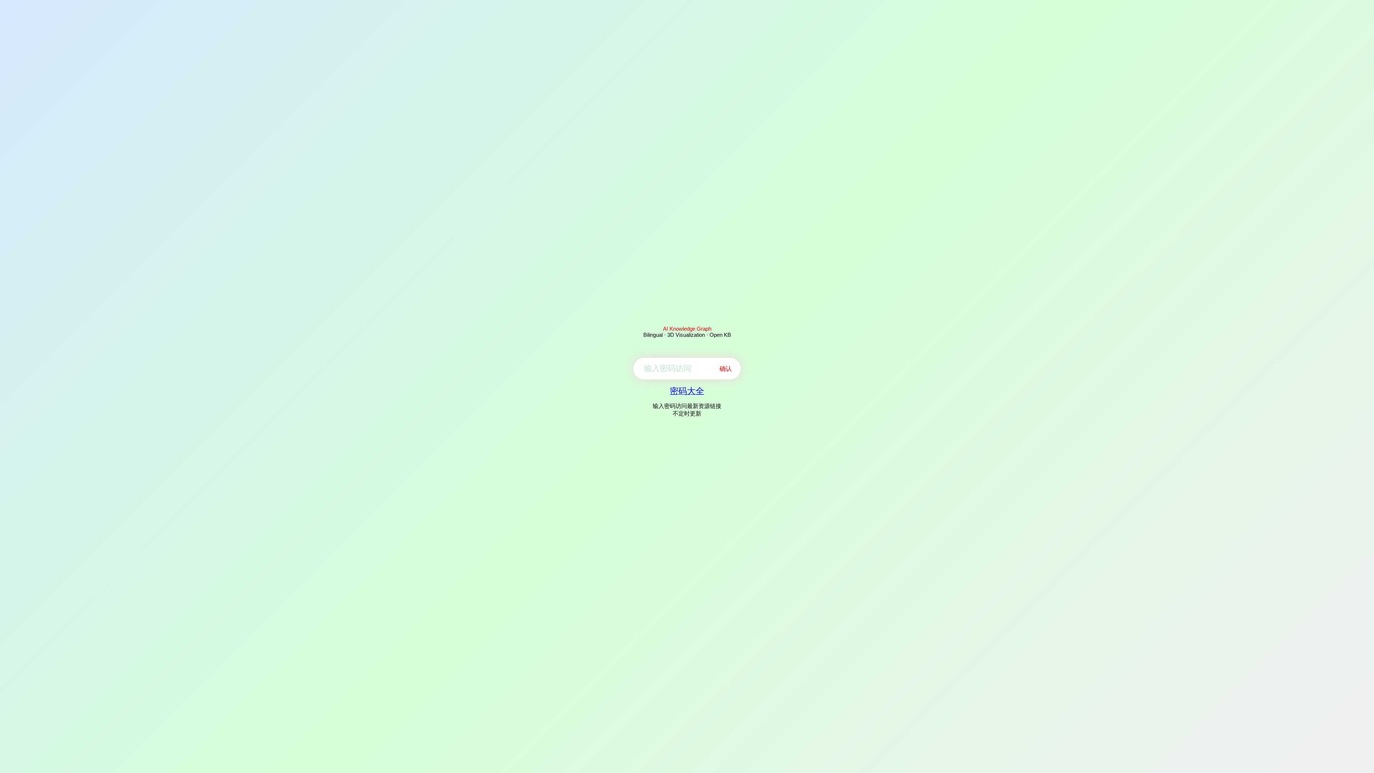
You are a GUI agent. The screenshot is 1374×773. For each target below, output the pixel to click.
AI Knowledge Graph (687, 329)
